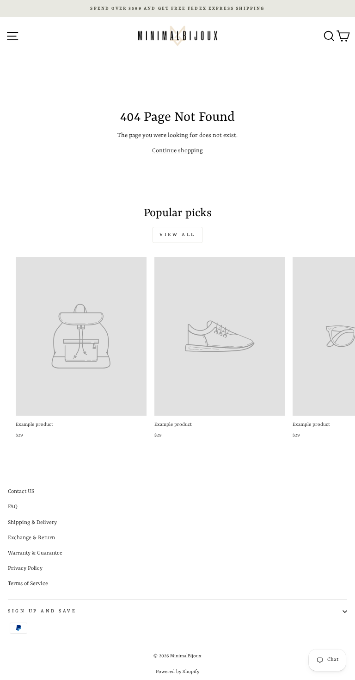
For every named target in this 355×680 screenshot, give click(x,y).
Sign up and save (42, 611)
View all (177, 234)
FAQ (13, 507)
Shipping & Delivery (32, 522)
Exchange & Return (31, 538)
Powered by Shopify (177, 671)
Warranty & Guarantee (35, 553)
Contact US (21, 491)
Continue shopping (177, 150)
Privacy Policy (25, 568)
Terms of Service (28, 583)
